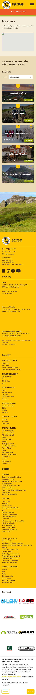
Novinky (5, 459)
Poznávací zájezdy (9, 417)
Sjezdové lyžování (8, 406)
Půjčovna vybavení (8, 488)
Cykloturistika (7, 376)
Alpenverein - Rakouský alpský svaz (14, 490)
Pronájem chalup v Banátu (11, 486)
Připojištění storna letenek (11, 556)
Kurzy (4, 450)
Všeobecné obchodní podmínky (12, 543)
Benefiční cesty (7, 439)
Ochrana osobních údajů (10, 549)
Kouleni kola (6, 492)
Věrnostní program (8, 525)
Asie (3, 572)
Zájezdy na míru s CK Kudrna (11, 477)
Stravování (5, 519)
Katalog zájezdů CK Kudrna (11, 508)
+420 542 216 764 (10, 249)
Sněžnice (5, 412)
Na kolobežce (6, 461)
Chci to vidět (28, 100)
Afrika (4, 574)
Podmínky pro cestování (10, 554)
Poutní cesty (6, 463)
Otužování (5, 399)
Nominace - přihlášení (9, 562)
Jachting (5, 394)
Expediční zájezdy (8, 430)
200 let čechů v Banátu (9, 494)
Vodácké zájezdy (8, 387)
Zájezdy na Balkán (8, 444)
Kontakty (5, 503)
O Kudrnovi (6, 501)
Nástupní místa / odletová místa (13, 521)
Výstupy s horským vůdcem (11, 370)
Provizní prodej (7, 483)
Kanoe (4, 390)
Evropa (4, 569)
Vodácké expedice (8, 397)
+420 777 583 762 (10, 251)
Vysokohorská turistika (10, 367)
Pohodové (5, 379)
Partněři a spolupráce (9, 529)
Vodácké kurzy (7, 392)
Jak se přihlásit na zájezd (10, 514)
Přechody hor (6, 457)
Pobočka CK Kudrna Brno (10, 558)
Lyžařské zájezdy (9, 403)
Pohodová (5, 363)
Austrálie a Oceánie (8, 580)
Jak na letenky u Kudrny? (10, 560)
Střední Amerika (7, 582)
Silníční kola (6, 381)
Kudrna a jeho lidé (8, 479)
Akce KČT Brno (7, 448)
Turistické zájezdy (9, 360)
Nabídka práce (7, 506)
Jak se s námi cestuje (9, 516)
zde (24, 650)
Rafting (4, 437)
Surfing (4, 441)
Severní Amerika (7, 576)
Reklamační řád (7, 541)
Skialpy (4, 410)
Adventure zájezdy (8, 435)
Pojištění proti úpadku (9, 539)
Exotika (4, 419)
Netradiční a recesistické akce (12, 481)
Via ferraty (5, 365)
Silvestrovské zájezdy (9, 454)
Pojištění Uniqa (7, 552)
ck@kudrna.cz (9, 254)
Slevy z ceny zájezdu (9, 527)
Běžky (4, 408)
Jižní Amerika (6, 578)
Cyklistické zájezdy (10, 374)
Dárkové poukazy (8, 512)
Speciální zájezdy (9, 428)
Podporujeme (6, 532)
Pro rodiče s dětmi (8, 433)
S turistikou (6, 421)
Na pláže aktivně (7, 452)
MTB (3, 383)
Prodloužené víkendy (9, 446)
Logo (3, 510)
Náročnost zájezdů (8, 523)
